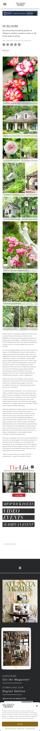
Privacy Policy (20, 728)
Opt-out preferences (10, 728)
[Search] (36, 7)
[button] (37, 706)
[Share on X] (7, 44)
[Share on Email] (19, 44)
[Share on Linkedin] (11, 44)
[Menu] (4, 4)
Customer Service (30, 728)
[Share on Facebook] (3, 44)
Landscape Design (10, 544)
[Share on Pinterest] (15, 44)
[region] (20, 13)
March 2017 (5, 50)
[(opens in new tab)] (20, 601)
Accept (20, 724)
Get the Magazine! (16, 678)
